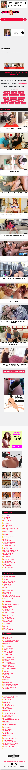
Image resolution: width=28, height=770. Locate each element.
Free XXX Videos (8, 654)
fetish (7, 100)
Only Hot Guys (7, 649)
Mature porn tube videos (11, 712)
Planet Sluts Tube (9, 598)
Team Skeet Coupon (9, 581)
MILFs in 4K (6, 529)
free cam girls (7, 578)
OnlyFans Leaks (8, 589)
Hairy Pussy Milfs (8, 705)
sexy (18, 103)
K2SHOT (5, 547)
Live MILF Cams (7, 525)
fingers (14, 100)
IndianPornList (7, 670)
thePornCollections (9, 681)
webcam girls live (8, 618)
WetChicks (6, 660)
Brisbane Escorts (8, 590)
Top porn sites (7, 623)
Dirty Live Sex (7, 718)
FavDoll (5, 626)
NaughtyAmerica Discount (11, 550)
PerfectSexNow (8, 715)
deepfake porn (8, 606)
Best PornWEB (7, 737)
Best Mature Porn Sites (10, 641)
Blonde (14, 92)
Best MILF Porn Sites (9, 687)
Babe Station (7, 540)
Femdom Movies (7, 671)
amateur (14, 97)
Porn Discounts (8, 522)
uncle (24, 103)
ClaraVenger (7, 729)
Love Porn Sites (8, 673)
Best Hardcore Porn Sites (11, 748)
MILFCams (6, 523)
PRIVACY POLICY (16, 761)
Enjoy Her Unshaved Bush (11, 656)
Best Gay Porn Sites (9, 595)
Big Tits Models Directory (11, 604)
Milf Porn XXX (7, 628)
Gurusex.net (7, 643)
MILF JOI (5, 676)
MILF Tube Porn (14, 95)
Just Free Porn (8, 740)
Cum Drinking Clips (9, 576)
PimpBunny (6, 638)
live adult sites (8, 548)
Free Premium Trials (9, 741)
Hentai (5, 526)
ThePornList (7, 699)
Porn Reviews (7, 561)
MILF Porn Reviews (8, 657)
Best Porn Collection (10, 685)
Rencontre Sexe (8, 648)
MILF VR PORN (7, 520)
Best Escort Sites (8, 629)
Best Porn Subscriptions (11, 696)
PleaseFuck (7, 607)
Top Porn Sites (7, 565)
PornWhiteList (7, 708)
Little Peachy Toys (9, 545)
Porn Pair (6, 611)
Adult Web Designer (9, 614)
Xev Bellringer (8, 553)
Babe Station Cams (9, 542)
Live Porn (6, 518)
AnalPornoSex (7, 621)
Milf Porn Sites (7, 652)
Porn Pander (7, 716)
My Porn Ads (7, 662)
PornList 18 (6, 564)
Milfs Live (6, 537)
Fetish (21, 92)
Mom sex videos (8, 710)
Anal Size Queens (8, 697)
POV (23, 95)
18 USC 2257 (6, 761)
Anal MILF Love (7, 682)
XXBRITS (5, 539)
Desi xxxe (6, 726)
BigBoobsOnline (8, 609)
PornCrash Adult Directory (12, 596)
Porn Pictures (7, 735)
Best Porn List (7, 544)
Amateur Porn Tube (9, 536)
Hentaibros (6, 556)
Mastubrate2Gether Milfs (11, 528)
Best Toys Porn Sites (9, 744)
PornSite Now (7, 701)
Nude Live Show (8, 531)
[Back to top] (24, 766)
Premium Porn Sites (9, 562)
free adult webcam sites (11, 640)
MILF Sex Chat (7, 646)
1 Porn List (6, 732)
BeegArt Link (7, 730)
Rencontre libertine (9, 724)
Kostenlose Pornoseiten (11, 684)
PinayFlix (6, 533)
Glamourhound (8, 558)
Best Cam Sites (7, 727)
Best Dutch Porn (8, 746)
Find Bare (6, 625)
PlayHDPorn (7, 584)
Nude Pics (6, 674)
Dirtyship (6, 579)
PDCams (5, 534)
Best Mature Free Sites (10, 738)
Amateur (7, 92)
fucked (21, 100)
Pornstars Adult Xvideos (11, 719)
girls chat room (8, 645)
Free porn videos (8, 612)
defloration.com (8, 659)
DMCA (10, 761)
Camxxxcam (6, 517)
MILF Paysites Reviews (10, 663)
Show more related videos (14, 371)
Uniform (6, 97)
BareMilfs (6, 688)
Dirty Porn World (8, 666)
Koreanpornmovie (8, 582)
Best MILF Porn (7, 637)
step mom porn (7, 723)
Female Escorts (8, 651)
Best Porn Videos (8, 559)
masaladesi (6, 721)
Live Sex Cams (7, 600)
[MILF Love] (11, 13)
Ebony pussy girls (9, 733)
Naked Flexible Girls (9, 713)
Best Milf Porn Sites (9, 603)
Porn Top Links (7, 593)
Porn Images (7, 617)
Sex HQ (5, 569)
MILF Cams (6, 707)
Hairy (6, 95)
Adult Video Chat (8, 615)
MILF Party (6, 515)
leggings (5, 103)
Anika (17, 89)
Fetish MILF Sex (7, 601)
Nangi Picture (7, 665)
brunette (22, 97)
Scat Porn (6, 587)
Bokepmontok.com (9, 551)
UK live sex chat (8, 620)
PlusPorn (6, 704)
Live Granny (7, 585)
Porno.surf (6, 702)
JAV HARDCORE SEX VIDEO (10, 743)
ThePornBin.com (8, 567)
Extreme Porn (7, 554)
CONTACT (22, 761)
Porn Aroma (7, 677)
